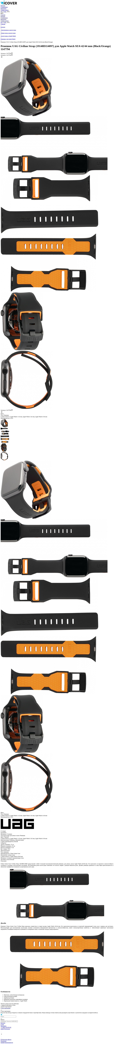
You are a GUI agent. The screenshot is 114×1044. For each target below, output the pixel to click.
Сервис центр (5, 10)
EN (2, 11)
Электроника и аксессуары (8, 30)
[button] (8, 1016)
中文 (5, 11)
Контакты (3, 8)
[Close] (1, 1018)
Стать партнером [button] (5, 1008)
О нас (2, 1024)
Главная (3, 15)
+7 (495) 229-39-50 (6, 1027)
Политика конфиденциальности (7, 1041)
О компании (4, 7)
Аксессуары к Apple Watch (8, 36)
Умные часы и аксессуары (8, 33)
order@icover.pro (5, 1029)
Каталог (3, 5)
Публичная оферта (6, 1039)
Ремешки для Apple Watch (8, 39)
